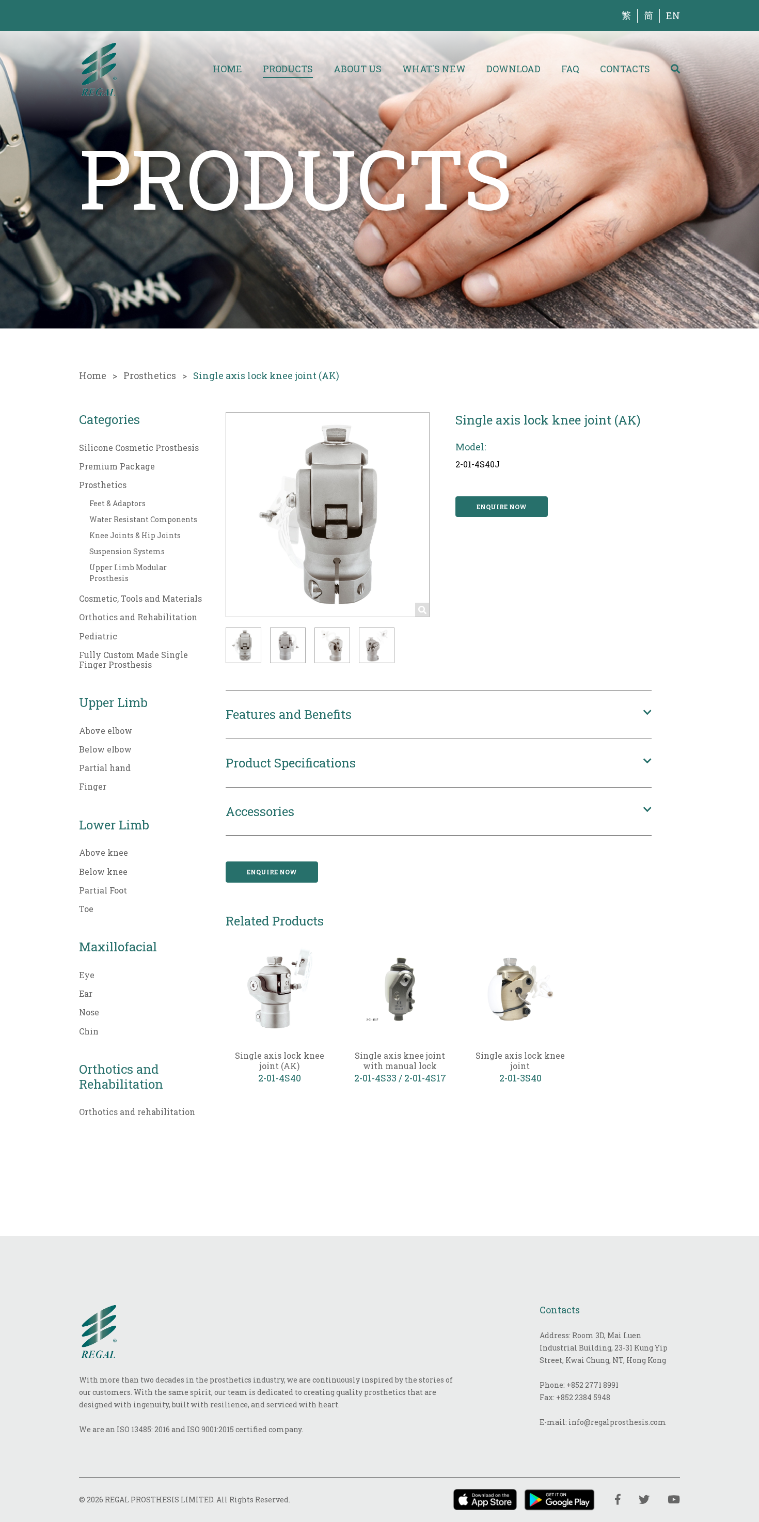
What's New (434, 68)
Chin (89, 1031)
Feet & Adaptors (117, 503)
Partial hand (105, 767)
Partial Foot (103, 890)
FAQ (570, 68)
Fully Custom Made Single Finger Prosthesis (133, 659)
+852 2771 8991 (592, 1385)
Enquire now (502, 507)
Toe (86, 908)
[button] (243, 645)
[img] (99, 69)
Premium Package (117, 466)
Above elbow (105, 730)
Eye (86, 974)
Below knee (103, 871)
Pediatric (98, 636)
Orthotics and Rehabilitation (138, 616)
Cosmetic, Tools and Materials (140, 598)
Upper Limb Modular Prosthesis (128, 572)
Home (227, 68)
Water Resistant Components (143, 519)
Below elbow (105, 749)
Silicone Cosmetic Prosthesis (139, 447)
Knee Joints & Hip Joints (135, 535)
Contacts (625, 68)
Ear (85, 993)
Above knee (103, 852)
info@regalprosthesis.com (617, 1422)
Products (288, 68)
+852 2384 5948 (583, 1397)
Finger (92, 786)
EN (673, 15)
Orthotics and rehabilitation (137, 1111)
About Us (358, 68)
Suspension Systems (127, 551)
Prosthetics (149, 375)
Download (513, 68)
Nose (89, 1012)
